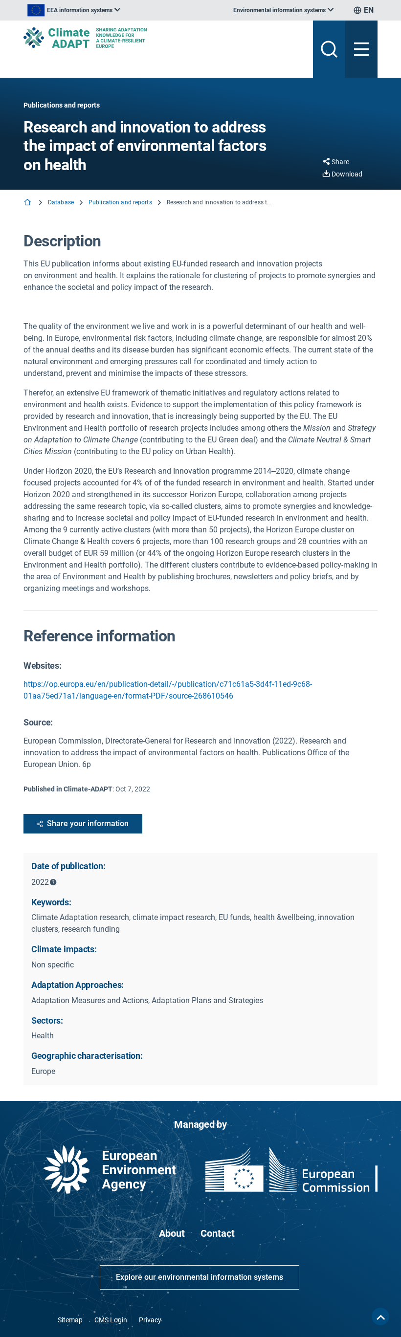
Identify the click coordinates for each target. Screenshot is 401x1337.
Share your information (88, 823)
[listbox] (73, 10)
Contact (217, 1233)
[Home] (28, 203)
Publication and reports (120, 202)
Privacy (150, 1320)
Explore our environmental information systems (199, 1277)
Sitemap (70, 1320)
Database (61, 202)
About (172, 1233)
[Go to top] (380, 1316)
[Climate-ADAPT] (164, 37)
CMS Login (110, 1320)
